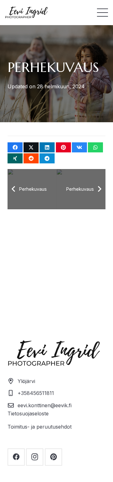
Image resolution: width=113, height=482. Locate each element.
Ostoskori (56, 322)
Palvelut (56, 244)
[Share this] (15, 147)
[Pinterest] (53, 457)
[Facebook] (16, 457)
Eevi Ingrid (56, 275)
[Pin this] (63, 147)
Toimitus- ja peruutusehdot (40, 427)
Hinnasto (56, 260)
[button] (102, 12)
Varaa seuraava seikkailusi (56, 291)
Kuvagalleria (56, 307)
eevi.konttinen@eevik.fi (45, 405)
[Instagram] (34, 457)
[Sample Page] (27, 13)
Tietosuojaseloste (28, 413)
